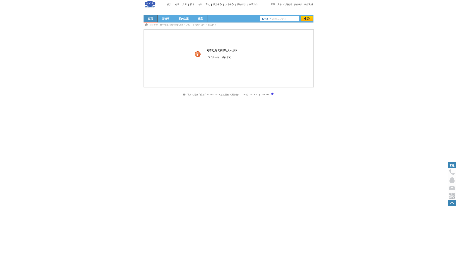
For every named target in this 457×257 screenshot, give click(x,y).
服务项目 (298, 4)
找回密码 (287, 4)
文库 (184, 4)
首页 (169, 4)
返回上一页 (213, 57)
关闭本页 (226, 57)
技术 (192, 4)
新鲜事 (166, 18)
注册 (279, 4)
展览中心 (217, 4)
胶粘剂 (195, 25)
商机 (207, 4)
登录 (273, 4)
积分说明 (308, 4)
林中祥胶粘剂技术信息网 (172, 25)
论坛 (200, 4)
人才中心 (229, 4)
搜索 (200, 18)
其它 (203, 25)
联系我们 (253, 4)
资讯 (177, 4)
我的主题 (184, 18)
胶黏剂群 (241, 4)
